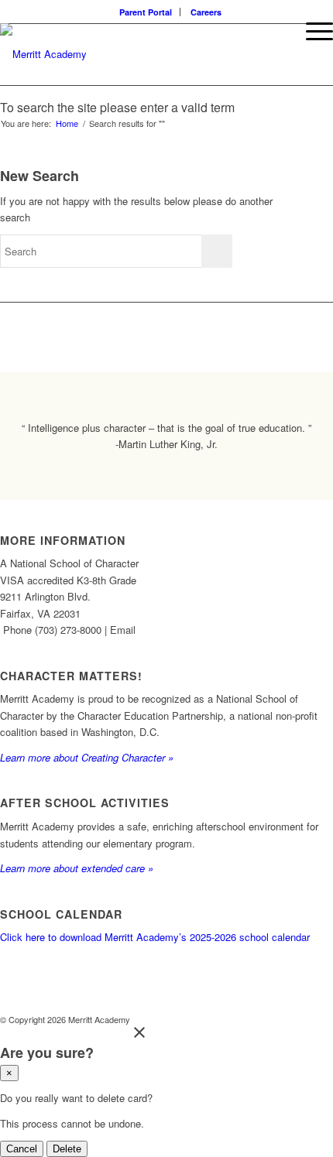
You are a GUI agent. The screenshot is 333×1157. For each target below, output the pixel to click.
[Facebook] (275, 1019)
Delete (67, 1149)
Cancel (21, 1149)
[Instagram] (298, 1019)
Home (67, 123)
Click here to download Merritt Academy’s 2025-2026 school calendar (155, 936)
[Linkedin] (321, 1019)
